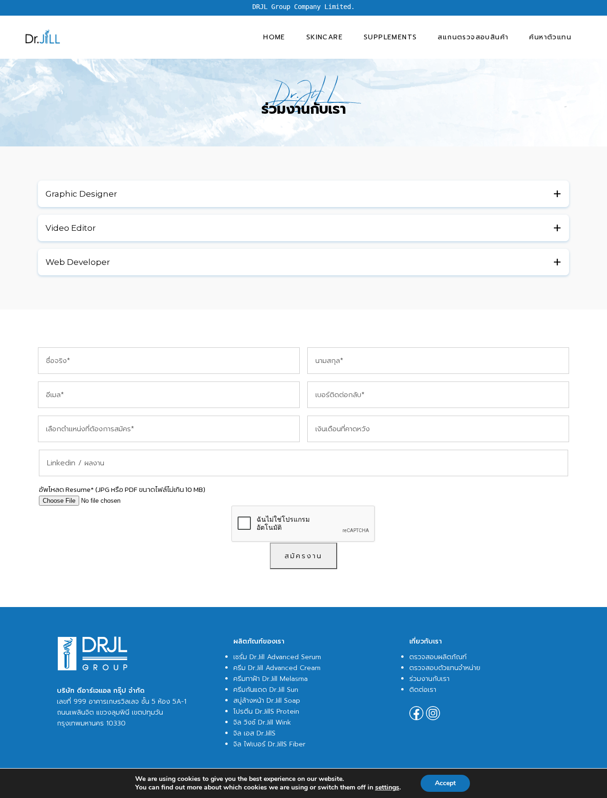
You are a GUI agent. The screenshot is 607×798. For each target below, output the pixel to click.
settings (387, 787)
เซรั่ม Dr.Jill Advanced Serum (277, 657)
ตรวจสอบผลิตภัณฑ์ (438, 657)
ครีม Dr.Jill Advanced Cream (277, 668)
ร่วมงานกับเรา (429, 679)
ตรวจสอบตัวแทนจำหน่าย (444, 668)
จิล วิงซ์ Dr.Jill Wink (262, 722)
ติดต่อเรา (422, 690)
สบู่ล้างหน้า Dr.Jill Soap (266, 701)
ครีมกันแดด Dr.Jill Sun (265, 690)
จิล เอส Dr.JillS (254, 733)
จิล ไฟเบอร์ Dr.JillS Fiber (269, 744)
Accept (445, 783)
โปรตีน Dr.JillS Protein (266, 711)
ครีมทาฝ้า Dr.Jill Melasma (270, 679)
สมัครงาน (303, 556)
